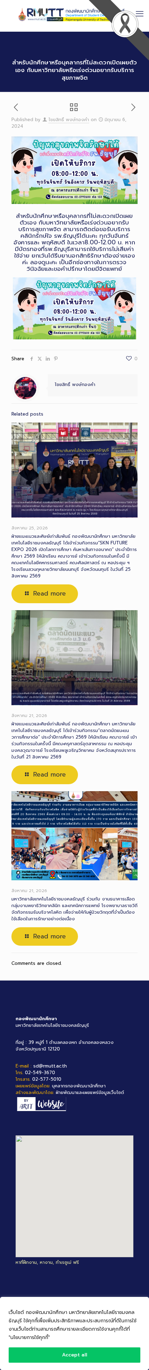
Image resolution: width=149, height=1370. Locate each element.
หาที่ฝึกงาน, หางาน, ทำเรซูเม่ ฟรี (47, 1262)
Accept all (74, 1355)
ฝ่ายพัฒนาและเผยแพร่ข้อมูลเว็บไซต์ (90, 1092)
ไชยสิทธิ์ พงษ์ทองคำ (69, 119)
